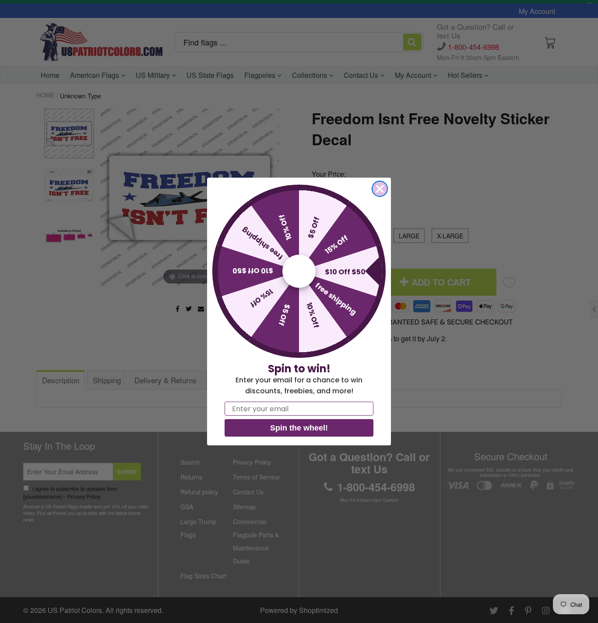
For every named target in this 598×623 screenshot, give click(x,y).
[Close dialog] (379, 188)
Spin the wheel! (299, 428)
